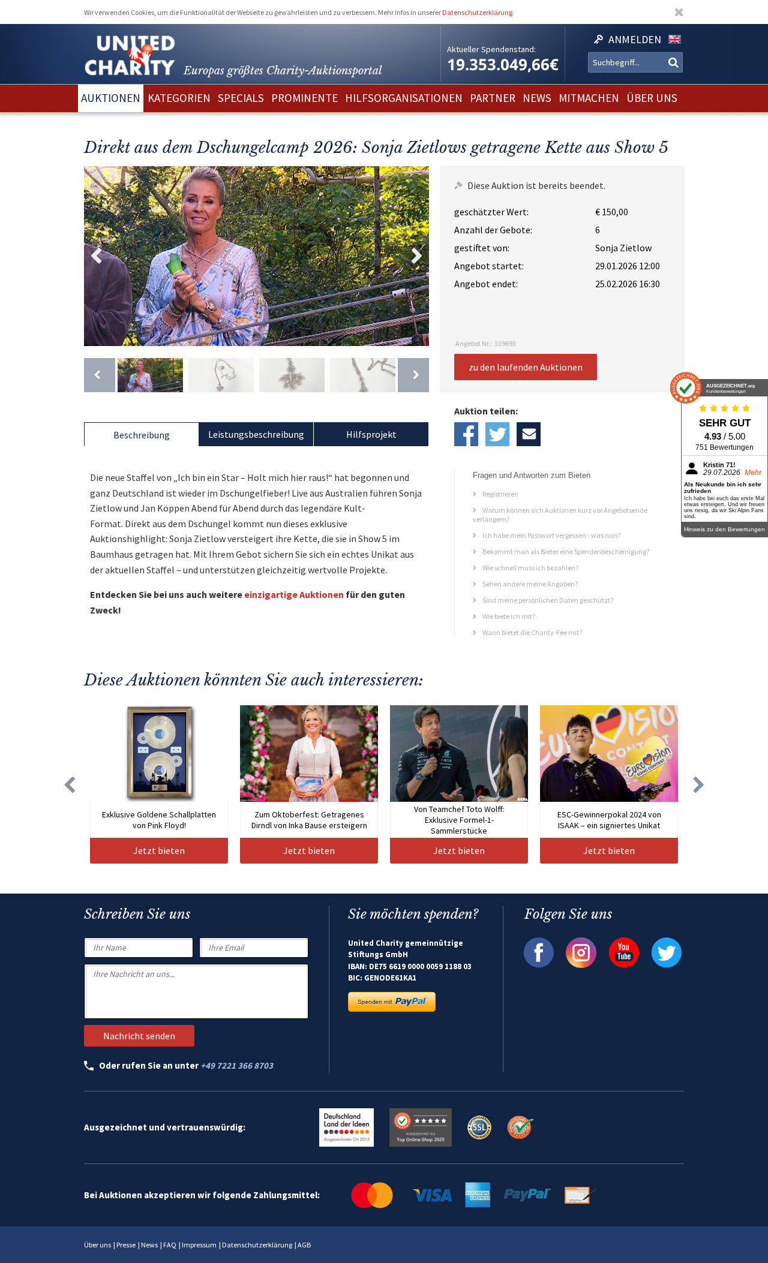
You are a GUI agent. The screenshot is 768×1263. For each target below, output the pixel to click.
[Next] (413, 375)
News (149, 1244)
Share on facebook (466, 434)
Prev (96, 256)
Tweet (497, 434)
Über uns (97, 1244)
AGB (304, 1244)
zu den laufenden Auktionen (526, 367)
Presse (126, 1244)
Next (417, 256)
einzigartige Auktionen (294, 594)
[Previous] (99, 375)
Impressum (199, 1244)
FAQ (169, 1244)
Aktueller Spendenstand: (491, 49)
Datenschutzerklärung (477, 12)
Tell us (529, 434)
